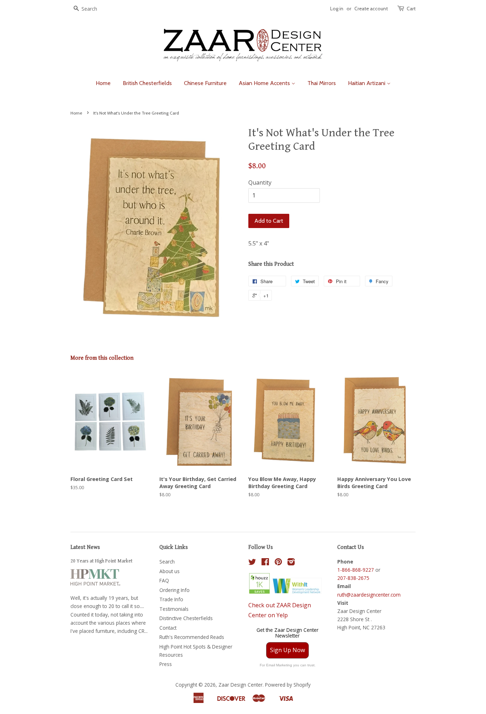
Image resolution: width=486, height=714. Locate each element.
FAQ (164, 580)
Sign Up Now (287, 650)
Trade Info (171, 599)
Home (103, 83)
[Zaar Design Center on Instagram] (291, 563)
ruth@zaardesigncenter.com (369, 594)
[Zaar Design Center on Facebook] (265, 563)
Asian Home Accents (265, 83)
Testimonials (174, 608)
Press (165, 664)
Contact (167, 627)
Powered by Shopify (288, 684)
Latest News (85, 547)
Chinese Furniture (205, 83)
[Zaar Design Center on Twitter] (252, 563)
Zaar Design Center (240, 684)
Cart (411, 8)
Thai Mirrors (321, 83)
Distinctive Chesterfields (186, 618)
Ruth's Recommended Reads (191, 637)
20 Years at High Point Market (101, 561)
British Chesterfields (147, 83)
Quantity (259, 182)
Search (167, 561)
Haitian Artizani (367, 83)
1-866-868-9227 (355, 569)
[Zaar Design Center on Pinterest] (278, 563)
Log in (336, 8)
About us (169, 571)
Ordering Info (174, 590)
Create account (371, 8)
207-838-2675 (353, 578)
